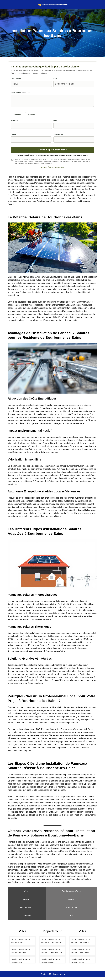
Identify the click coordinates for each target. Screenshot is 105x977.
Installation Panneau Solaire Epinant (80, 961)
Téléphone (58, 134)
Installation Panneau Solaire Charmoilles (80, 941)
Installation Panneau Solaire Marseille (20, 951)
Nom (55, 120)
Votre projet (20, 93)
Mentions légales (57, 974)
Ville (55, 79)
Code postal (16, 79)
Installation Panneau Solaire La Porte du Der (51, 951)
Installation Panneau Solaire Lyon (20, 961)
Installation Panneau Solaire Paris (20, 941)
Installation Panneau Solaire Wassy (50, 961)
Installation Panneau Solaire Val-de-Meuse (51, 941)
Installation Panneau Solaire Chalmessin (80, 951)
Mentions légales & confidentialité (52, 167)
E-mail (13, 134)
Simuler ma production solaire (52, 150)
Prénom (14, 120)
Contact (44, 974)
